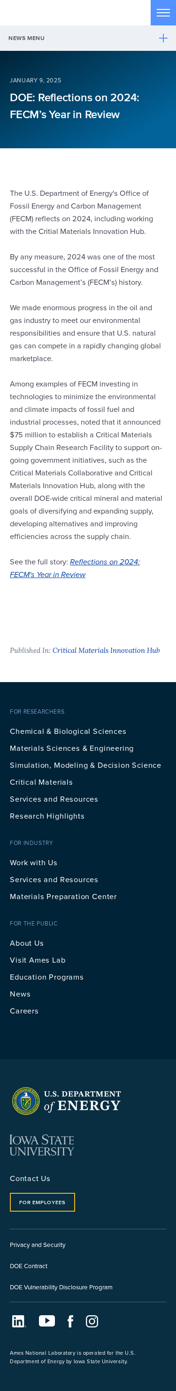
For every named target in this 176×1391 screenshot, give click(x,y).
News (20, 993)
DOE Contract (28, 1265)
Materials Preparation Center (63, 896)
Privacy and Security (38, 1244)
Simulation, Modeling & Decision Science (85, 764)
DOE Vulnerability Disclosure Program (61, 1286)
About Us (27, 942)
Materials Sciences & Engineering (72, 747)
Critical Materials (41, 781)
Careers (24, 1010)
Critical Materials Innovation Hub (106, 650)
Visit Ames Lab (37, 959)
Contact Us (30, 1178)
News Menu (26, 38)
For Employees (42, 1202)
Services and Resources (54, 798)
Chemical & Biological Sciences (68, 730)
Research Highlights (47, 815)
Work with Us (34, 862)
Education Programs (47, 976)
